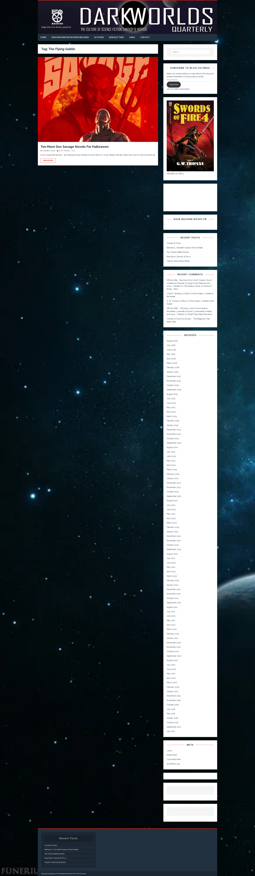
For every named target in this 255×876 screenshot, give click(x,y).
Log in (169, 750)
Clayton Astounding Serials (178, 261)
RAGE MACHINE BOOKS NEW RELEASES (70, 37)
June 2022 (171, 563)
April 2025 (171, 412)
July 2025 (171, 398)
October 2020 (173, 651)
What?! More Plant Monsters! (200, 314)
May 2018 (171, 714)
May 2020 (171, 674)
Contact (145, 37)
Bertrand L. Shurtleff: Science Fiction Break (185, 248)
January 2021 (172, 638)
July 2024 (171, 452)
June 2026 (171, 350)
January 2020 (172, 691)
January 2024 (172, 478)
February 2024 (173, 474)
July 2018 (171, 709)
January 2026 (172, 372)
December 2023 (174, 483)
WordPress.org (173, 764)
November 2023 (174, 487)
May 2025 (171, 407)
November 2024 (174, 434)
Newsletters (116, 37)
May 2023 (171, 514)
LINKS (132, 37)
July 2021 (171, 611)
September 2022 (174, 549)
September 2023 (174, 496)
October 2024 (173, 438)
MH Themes (81, 874)
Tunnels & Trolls (174, 243)
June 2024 (171, 456)
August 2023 (172, 501)
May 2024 (171, 461)
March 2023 (172, 523)
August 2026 (172, 341)
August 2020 (172, 660)
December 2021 (173, 589)
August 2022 (172, 554)
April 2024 (171, 465)
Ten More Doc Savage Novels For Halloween (75, 147)
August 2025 (172, 394)
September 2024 (174, 443)
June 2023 (171, 509)
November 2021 (173, 594)
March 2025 (172, 416)
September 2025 (174, 390)
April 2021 (171, 625)
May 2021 (171, 620)
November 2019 (173, 700)
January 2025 (172, 425)
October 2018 (173, 705)
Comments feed (174, 759)
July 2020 (171, 665)
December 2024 (174, 430)
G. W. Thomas (64, 151)
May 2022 (171, 567)
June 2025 (171, 403)
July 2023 (171, 505)
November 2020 (174, 647)
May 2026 (171, 354)
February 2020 (173, 687)
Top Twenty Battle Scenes (178, 252)
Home (43, 37)
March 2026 (172, 363)
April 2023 (171, 518)
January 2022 (172, 585)
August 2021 (172, 607)
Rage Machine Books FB (190, 219)
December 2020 (174, 643)
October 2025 (173, 385)
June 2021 (171, 616)
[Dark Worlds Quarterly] (127, 32)
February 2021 (173, 634)
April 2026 (171, 359)
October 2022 (173, 545)
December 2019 (173, 696)
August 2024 (172, 447)
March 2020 (172, 682)
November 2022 (174, 541)
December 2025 (174, 376)
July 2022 (171, 558)
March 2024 (172, 469)
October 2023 (173, 492)
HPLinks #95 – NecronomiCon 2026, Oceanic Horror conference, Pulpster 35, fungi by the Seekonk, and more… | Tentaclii (189, 283)
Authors (99, 37)
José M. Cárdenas (174, 293)
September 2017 (174, 727)
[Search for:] (190, 52)
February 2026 (173, 367)
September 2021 (174, 603)
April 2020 (171, 678)
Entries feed (172, 755)
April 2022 (171, 571)
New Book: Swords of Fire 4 (179, 257)
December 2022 (174, 536)
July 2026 (171, 345)
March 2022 (172, 576)
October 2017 (172, 722)
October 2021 (172, 598)
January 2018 (172, 718)
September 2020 (174, 656)
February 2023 (173, 527)
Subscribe (173, 84)
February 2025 (173, 421)
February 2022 (173, 580)
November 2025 (174, 381)
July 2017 (171, 731)
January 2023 (172, 532)
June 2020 (171, 669)
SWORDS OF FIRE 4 (175, 174)
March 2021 (172, 629)
